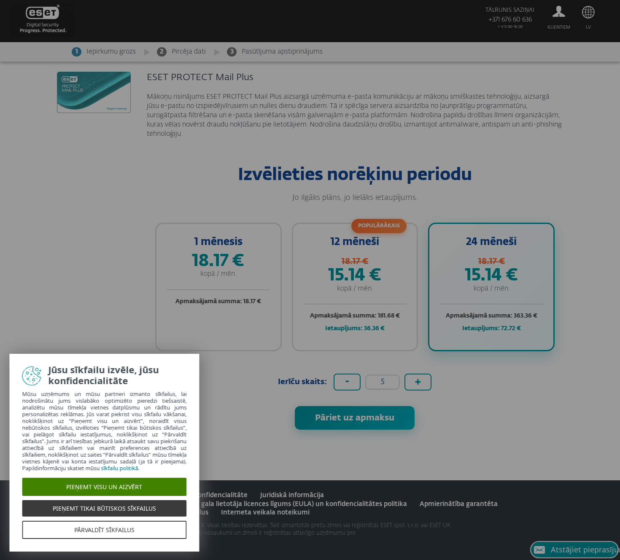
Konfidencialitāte (221, 495)
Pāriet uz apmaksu (354, 418)
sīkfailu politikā (122, 468)
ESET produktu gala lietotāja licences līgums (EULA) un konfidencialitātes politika (280, 504)
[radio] (218, 287)
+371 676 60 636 (510, 19)
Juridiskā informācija (292, 495)
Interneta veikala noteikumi (265, 512)
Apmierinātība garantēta (459, 504)
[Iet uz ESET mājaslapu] (42, 21)
